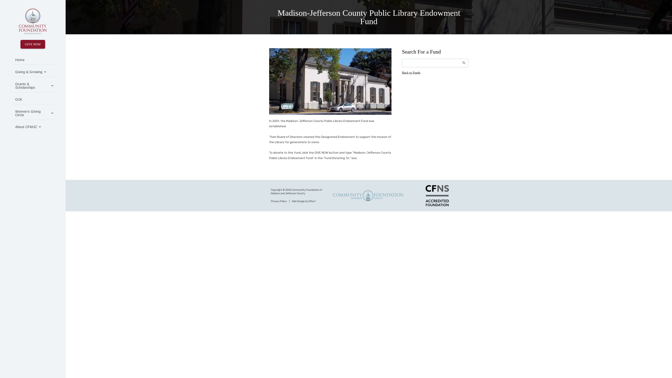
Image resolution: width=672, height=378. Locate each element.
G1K (18, 99)
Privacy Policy (279, 201)
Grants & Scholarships (25, 85)
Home (19, 60)
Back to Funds (411, 72)
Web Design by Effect (304, 201)
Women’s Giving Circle (28, 113)
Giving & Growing (28, 72)
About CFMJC (26, 127)
